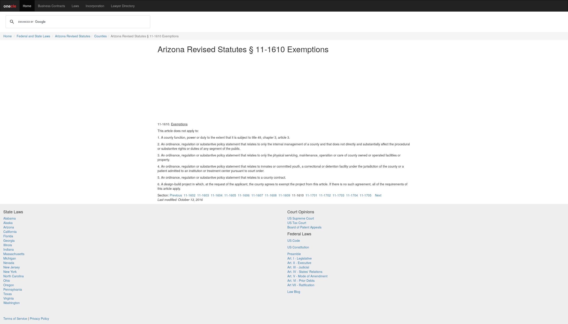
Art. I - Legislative (299, 258)
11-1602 (189, 195)
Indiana (8, 249)
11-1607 (257, 195)
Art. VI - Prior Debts (301, 280)
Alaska (8, 222)
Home (27, 6)
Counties (100, 36)
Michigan (9, 258)
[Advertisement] (284, 87)
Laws (75, 6)
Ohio (6, 280)
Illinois (7, 245)
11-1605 (230, 195)
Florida (8, 236)
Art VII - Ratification (300, 285)
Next (378, 195)
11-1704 (352, 195)
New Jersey (11, 267)
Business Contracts (51, 6)
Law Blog (293, 291)
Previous (176, 195)
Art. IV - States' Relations (304, 271)
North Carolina (13, 276)
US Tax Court (296, 222)
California (10, 231)
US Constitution (298, 247)
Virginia (8, 298)
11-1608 (271, 195)
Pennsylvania (12, 289)
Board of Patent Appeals (304, 227)
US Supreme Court (300, 218)
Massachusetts (13, 254)
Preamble (294, 254)
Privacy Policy (39, 318)
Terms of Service (15, 318)
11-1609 (284, 195)
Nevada (8, 262)
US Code (293, 240)
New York (10, 271)
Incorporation (95, 6)
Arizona (8, 227)
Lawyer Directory (123, 6)
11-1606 (244, 195)
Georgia (9, 240)
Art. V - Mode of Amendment (307, 276)
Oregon (8, 285)
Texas (7, 294)
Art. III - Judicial (298, 267)
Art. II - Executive (299, 262)
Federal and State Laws (33, 36)
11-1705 (365, 195)
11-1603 (203, 195)
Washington (11, 302)
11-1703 (338, 195)
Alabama (9, 218)
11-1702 (325, 195)
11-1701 (311, 195)
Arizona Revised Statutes (72, 36)
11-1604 (217, 195)
